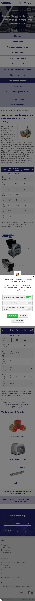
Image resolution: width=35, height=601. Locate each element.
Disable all (23, 315)
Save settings (19, 320)
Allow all (11, 315)
